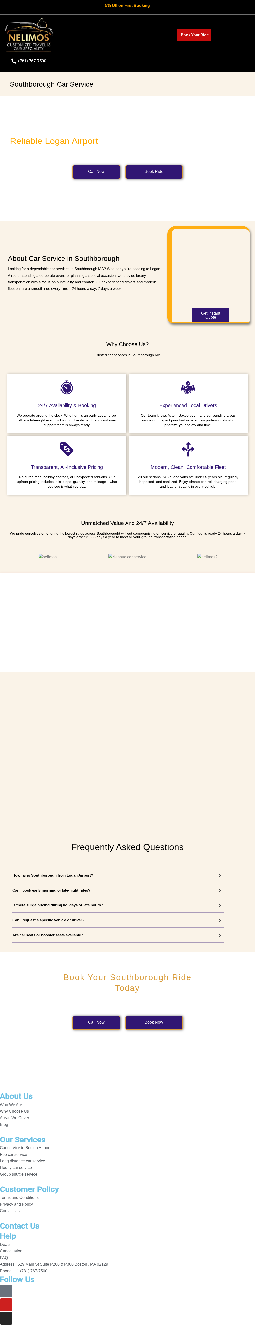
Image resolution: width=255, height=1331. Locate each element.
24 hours (79, 288)
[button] (133, 34)
